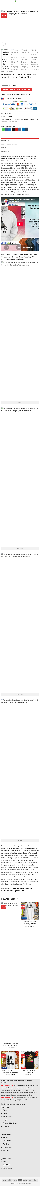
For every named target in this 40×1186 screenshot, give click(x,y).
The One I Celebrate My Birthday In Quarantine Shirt (30, 923)
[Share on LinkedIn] (23, 129)
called (12, 853)
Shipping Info (7, 1168)
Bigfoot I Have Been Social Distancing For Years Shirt (10, 1071)
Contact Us (6, 1126)
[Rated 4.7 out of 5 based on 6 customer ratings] (20, 82)
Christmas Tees (8, 1147)
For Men (5, 1137)
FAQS (5, 1120)
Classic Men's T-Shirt (10, 119)
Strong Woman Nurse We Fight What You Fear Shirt (10, 1044)
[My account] (38, 3)
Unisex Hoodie (30, 119)
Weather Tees (10, 126)
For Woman (7, 1141)
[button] (2, 3)
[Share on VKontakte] (19, 129)
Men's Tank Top (21, 119)
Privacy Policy (7, 1116)
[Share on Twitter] (9, 129)
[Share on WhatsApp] (3, 129)
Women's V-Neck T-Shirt (14, 121)
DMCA (5, 1113)
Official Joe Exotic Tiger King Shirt (30, 1071)
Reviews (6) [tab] (5, 151)
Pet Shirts (6, 1150)
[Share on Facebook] (6, 129)
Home (3, 71)
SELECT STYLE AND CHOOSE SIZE (16, 89)
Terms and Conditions (10, 1123)
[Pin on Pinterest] (16, 129)
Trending (10, 71)
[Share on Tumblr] (26, 129)
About (5, 1110)
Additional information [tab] (9, 144)
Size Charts (7, 1165)
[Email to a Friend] (13, 129)
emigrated (4, 170)
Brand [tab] (3, 147)
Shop (4, 1161)
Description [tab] (5, 140)
